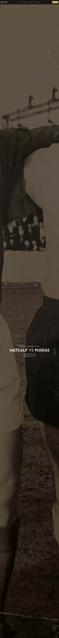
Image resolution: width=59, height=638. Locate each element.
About (25, 2)
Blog (35, 2)
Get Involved (55, 2)
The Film (30, 2)
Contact (38, 2)
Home (21, 2)
